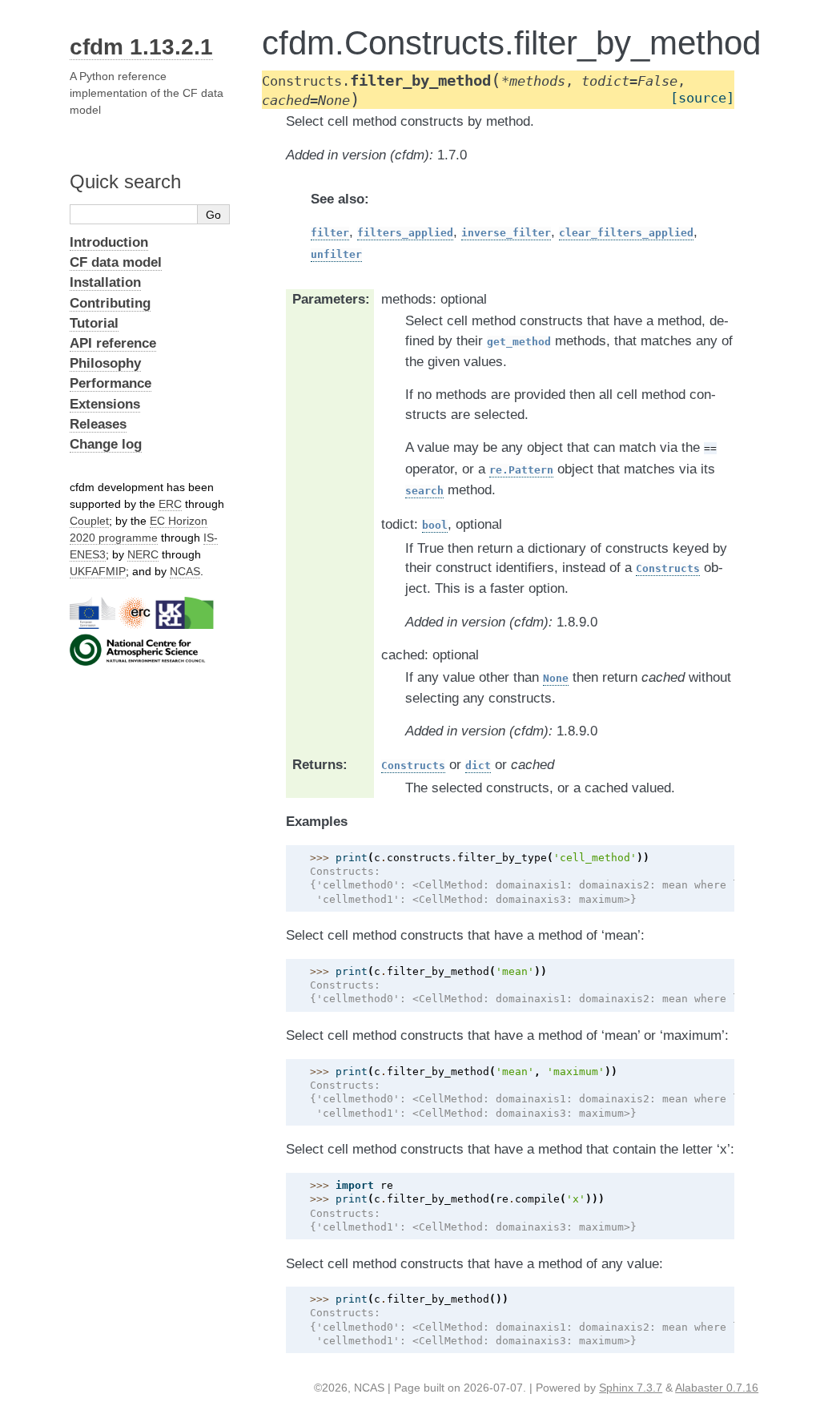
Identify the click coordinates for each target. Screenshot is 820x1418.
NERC (143, 554)
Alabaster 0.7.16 (716, 1387)
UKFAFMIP (98, 571)
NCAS (185, 571)
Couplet (89, 520)
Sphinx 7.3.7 (630, 1387)
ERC (170, 504)
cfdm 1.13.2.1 (141, 46)
